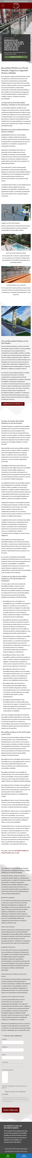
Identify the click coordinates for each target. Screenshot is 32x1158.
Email (4, 1055)
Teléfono (5, 1062)
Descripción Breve (8, 1070)
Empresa (4, 1047)
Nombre (4, 1039)
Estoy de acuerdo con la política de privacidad (14, 1093)
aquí (17, 853)
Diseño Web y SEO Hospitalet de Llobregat (16, 1148)
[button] (2, 5)
